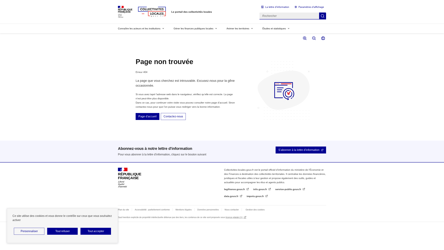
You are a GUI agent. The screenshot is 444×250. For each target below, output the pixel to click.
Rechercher (322, 15)
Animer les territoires (238, 28)
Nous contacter (232, 210)
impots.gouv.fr (255, 196)
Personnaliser (29, 231)
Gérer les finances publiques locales (193, 28)
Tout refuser (62, 231)
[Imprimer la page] (323, 38)
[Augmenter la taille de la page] (304, 38)
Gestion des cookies (255, 210)
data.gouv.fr (231, 196)
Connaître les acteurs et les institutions (139, 28)
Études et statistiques (274, 28)
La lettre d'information (277, 7)
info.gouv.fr (260, 189)
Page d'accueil (147, 116)
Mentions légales (184, 210)
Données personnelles (208, 210)
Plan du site (123, 210)
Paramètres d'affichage (311, 7)
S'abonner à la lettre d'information (298, 149)
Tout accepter (96, 231)
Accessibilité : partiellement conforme (152, 210)
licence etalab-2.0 (234, 217)
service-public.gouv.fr (288, 189)
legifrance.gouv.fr (235, 189)
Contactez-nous (173, 116)
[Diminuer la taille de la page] (313, 38)
